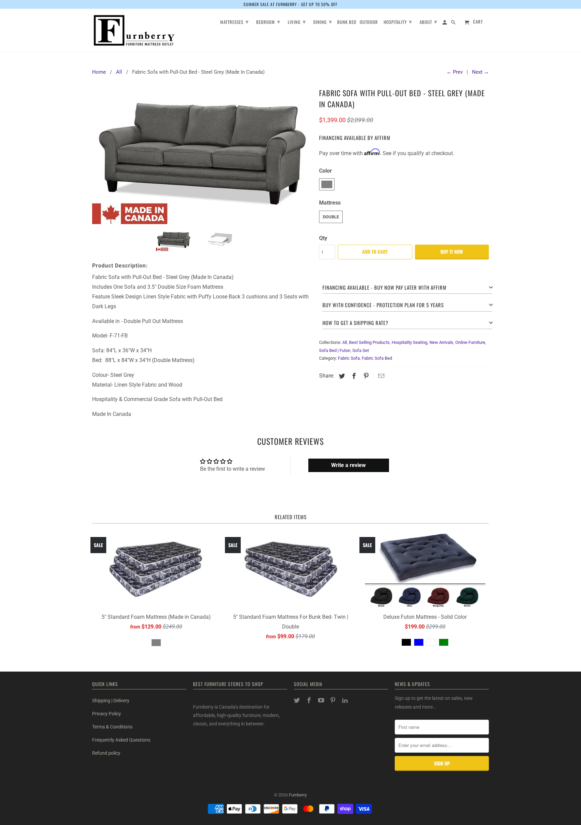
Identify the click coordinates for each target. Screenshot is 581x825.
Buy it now (451, 251)
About (428, 21)
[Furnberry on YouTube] (321, 700)
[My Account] (445, 23)
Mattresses (234, 21)
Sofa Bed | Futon (334, 350)
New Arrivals (441, 342)
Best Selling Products (369, 342)
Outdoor (369, 22)
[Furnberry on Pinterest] (333, 700)
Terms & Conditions (112, 726)
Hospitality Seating (409, 342)
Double (331, 216)
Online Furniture (470, 342)
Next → (480, 72)
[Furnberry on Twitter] (297, 700)
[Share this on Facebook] (353, 376)
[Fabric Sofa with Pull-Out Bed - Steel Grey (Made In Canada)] (202, 155)
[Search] (454, 23)
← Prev (455, 72)
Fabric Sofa (349, 358)
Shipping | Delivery (110, 700)
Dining (322, 21)
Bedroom (268, 21)
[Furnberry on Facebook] (309, 700)
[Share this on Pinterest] (365, 376)
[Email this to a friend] (380, 376)
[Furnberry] (134, 30)
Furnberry (297, 794)
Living (297, 21)
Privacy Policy (106, 713)
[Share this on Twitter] (341, 376)
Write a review (348, 465)
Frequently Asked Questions (121, 740)
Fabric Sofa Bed (377, 358)
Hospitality (398, 21)
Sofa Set (360, 350)
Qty (323, 238)
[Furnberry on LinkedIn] (345, 700)
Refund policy (106, 753)
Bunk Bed (346, 22)
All (344, 342)
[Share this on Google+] (373, 376)
